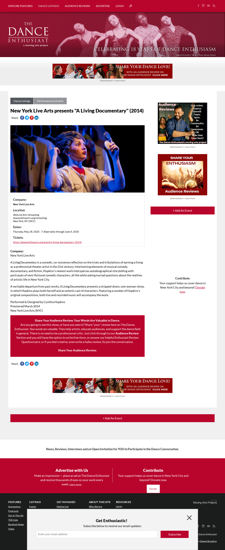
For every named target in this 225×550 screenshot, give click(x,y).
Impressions (14, 506)
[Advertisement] (183, 248)
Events (32, 506)
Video (11, 528)
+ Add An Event (182, 210)
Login (120, 5)
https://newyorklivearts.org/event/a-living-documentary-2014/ (47, 242)
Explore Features (20, 5)
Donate (153, 488)
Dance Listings (48, 5)
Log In (119, 506)
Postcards (13, 511)
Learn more (75, 484)
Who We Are (95, 506)
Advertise (103, 5)
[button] (129, 6)
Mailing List (63, 506)
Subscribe (174, 534)
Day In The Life (15, 515)
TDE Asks (13, 519)
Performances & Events (50, 100)
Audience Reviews (77, 5)
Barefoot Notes (16, 524)
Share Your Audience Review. (77, 350)
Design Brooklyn (208, 541)
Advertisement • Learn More (112, 80)
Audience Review (127, 333)
